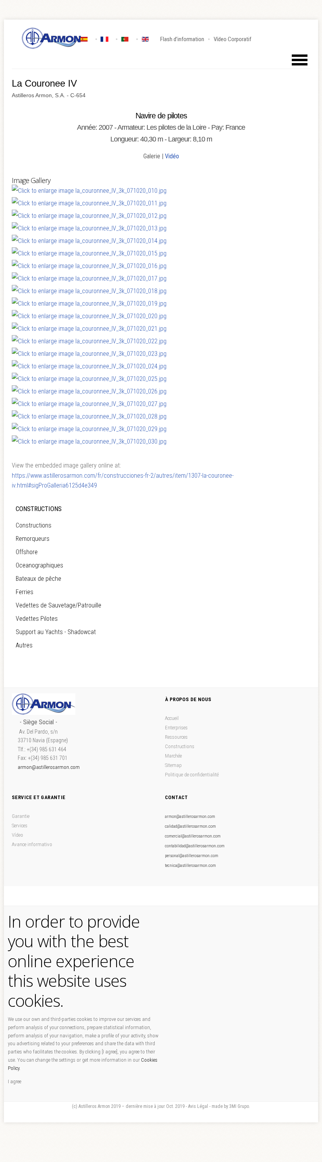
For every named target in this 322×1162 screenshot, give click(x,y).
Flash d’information (182, 39)
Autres (24, 645)
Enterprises (176, 728)
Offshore (27, 552)
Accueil (172, 718)
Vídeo (17, 835)
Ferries (24, 592)
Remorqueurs (32, 538)
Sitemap (173, 765)
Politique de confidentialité (192, 775)
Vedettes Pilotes (37, 618)
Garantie (20, 816)
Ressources (176, 737)
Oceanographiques (39, 565)
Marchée (173, 756)
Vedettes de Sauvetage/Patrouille (58, 605)
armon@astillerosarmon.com (49, 767)
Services (19, 825)
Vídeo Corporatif (232, 39)
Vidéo (172, 156)
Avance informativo (32, 844)
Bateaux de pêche (38, 578)
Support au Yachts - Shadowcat (56, 632)
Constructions (33, 525)
